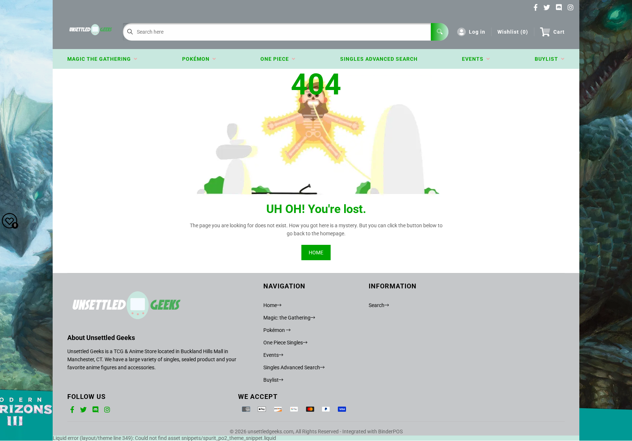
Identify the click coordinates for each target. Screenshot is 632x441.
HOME (316, 252)
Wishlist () (512, 32)
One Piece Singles (283, 342)
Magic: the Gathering (287, 318)
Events (474, 59)
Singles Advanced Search (379, 59)
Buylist (548, 59)
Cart (559, 32)
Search (376, 305)
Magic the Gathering (100, 59)
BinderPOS (390, 431)
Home (270, 305)
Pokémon (197, 59)
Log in (477, 32)
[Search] (439, 32)
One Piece (276, 59)
